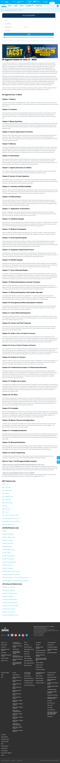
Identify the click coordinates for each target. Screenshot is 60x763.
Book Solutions (27, 676)
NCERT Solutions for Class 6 (17, 678)
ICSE (2, 677)
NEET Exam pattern (7, 490)
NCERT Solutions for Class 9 (17, 688)
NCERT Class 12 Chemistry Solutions (17, 724)
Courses (16, 5)
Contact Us (3, 647)
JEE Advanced (50, 644)
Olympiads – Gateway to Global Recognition (52, 698)
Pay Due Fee (30, 2)
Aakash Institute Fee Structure (51, 680)
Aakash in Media (4, 658)
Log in (52, 1)
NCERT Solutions (16, 674)
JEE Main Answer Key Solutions (40, 656)
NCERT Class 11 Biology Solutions (18, 708)
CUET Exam (49, 700)
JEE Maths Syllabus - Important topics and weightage (15, 580)
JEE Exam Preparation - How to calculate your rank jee (15, 577)
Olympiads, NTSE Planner (52, 695)
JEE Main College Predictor (8, 537)
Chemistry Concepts (40, 682)
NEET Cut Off (5, 512)
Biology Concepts (39, 680)
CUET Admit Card (51, 703)
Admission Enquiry (5, 739)
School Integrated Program (20, 2)
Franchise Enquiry (4, 746)
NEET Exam (5, 484)
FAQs (2, 743)
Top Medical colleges (51, 689)
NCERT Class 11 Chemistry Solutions (17, 711)
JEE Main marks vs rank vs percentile (11, 571)
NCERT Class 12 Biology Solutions (18, 721)
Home (2, 10)
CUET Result (49, 707)
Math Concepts (39, 676)
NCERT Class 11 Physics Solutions (18, 718)
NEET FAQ (4, 506)
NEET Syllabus (5, 493)
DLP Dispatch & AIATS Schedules (52, 692)
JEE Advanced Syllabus (8, 596)
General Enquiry (4, 750)
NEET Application (6, 499)
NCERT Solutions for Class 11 (17, 694)
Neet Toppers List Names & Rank (10, 515)
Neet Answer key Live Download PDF (11, 521)
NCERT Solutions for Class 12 (17, 698)
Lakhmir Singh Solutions (29, 685)
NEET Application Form (29, 649)
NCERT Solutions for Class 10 (17, 691)
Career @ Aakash (4, 741)
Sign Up (52, 3)
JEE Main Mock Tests (40, 652)
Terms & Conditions (5, 760)
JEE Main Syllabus (6, 552)
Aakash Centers (4, 736)
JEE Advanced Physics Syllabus (10, 602)
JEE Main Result (39, 667)
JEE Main (4, 531)
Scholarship (29, 5)
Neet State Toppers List (8, 524)
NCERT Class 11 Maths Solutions (17, 714)
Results (21, 5)
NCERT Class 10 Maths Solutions (17, 701)
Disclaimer (13, 760)
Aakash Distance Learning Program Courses (16, 652)
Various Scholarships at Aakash (18, 660)
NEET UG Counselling (7, 502)
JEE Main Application (7, 546)
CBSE (2, 674)
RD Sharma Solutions (28, 678)
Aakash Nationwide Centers (5, 650)
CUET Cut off (50, 705)
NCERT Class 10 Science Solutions (18, 704)
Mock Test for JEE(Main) (6, 752)
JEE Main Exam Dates (7, 540)
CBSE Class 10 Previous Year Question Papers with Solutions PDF (52, 713)
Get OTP (26, 27)
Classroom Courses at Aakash (17, 646)
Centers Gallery (4, 748)
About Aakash (4, 644)
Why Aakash (3, 652)
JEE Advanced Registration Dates (10, 615)
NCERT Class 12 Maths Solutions (17, 728)
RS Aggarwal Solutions (29, 680)
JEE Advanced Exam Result (8, 608)
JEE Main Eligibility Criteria (8, 549)
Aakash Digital (16, 649)
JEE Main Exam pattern (7, 543)
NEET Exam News (28, 665)
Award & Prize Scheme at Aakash (52, 683)
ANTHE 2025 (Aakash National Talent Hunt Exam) (17, 663)
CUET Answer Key (51, 709)
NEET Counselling (28, 658)
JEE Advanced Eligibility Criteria (9, 593)
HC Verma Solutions (28, 682)
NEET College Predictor (29, 663)
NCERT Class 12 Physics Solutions (18, 731)
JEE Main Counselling (7, 568)
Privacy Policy (19, 760)
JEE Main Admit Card (7, 565)
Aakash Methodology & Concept (6, 656)
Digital (2, 1)
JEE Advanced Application (8, 590)
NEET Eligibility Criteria (7, 496)
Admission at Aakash (51, 677)
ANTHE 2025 (50, 716)
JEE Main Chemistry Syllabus (9, 562)
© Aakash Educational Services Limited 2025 (49, 760)
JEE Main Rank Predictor (8, 534)
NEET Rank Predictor (28, 660)
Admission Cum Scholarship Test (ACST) (18, 656)
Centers (9, 5)
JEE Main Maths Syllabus (8, 559)
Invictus (14, 1)
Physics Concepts (39, 678)
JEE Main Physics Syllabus (8, 556)
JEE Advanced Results (52, 652)
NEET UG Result (6, 509)
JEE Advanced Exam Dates (8, 587)
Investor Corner (4, 660)
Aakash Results (50, 674)
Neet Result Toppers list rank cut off (11, 518)
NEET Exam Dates (6, 487)
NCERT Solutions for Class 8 (17, 684)
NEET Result (26, 651)
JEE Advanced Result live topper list (11, 574)
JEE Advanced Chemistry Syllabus (10, 605)
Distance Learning (6, 2)
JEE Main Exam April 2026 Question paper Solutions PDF (41, 659)
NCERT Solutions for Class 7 (17, 681)
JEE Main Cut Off (39, 665)
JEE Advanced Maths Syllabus (9, 599)
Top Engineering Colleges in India (52, 687)
